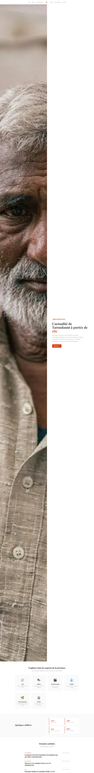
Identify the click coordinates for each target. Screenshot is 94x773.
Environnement (58, 2)
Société (64, 2)
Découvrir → (57, 346)
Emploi (51, 2)
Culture (33, 2)
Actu (29, 2)
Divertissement (39, 2)
